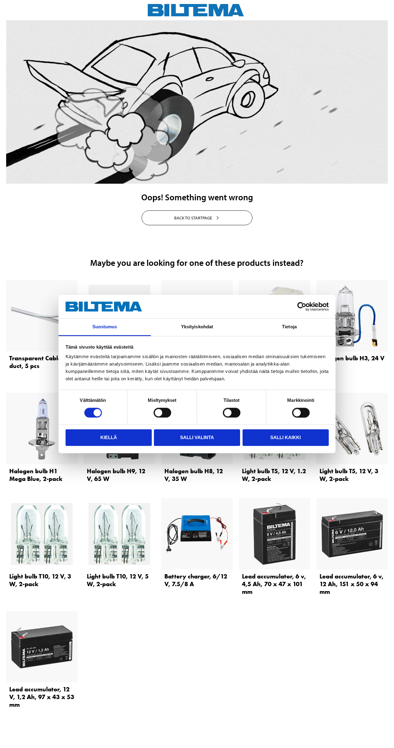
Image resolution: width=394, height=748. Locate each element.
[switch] (162, 413)
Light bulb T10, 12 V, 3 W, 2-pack (40, 580)
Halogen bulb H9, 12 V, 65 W (116, 475)
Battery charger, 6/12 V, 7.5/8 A (195, 580)
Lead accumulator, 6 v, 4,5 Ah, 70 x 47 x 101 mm (274, 584)
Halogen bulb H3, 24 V (352, 358)
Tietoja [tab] (289, 327)
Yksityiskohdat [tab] (197, 327)
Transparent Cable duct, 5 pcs (35, 362)
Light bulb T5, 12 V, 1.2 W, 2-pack (274, 475)
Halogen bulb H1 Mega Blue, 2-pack (35, 475)
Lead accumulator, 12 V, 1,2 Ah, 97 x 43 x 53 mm (41, 697)
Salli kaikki (285, 437)
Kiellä (108, 437)
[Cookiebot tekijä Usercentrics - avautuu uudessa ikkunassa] (302, 306)
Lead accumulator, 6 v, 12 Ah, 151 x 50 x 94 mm (352, 584)
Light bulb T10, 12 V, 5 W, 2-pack (118, 580)
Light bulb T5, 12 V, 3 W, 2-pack (349, 475)
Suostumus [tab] (104, 327)
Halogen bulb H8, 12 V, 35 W (193, 475)
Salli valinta (197, 437)
